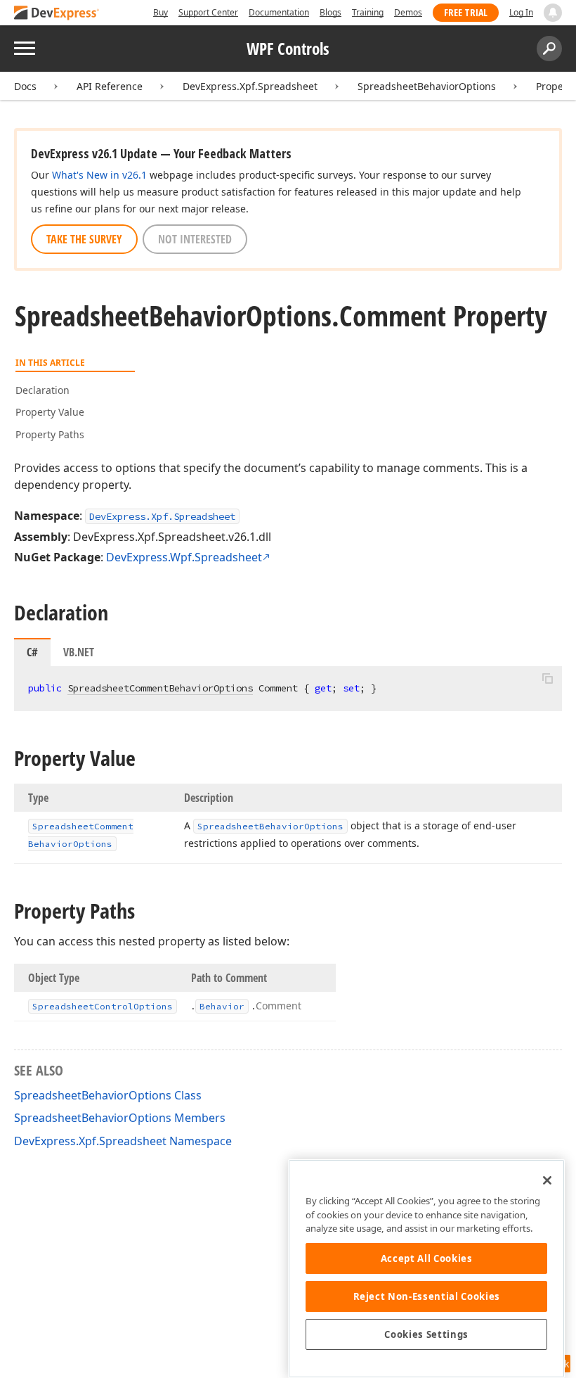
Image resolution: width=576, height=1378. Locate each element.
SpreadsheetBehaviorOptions (427, 86)
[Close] (547, 1180)
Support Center (208, 12)
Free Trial (465, 12)
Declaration (42, 390)
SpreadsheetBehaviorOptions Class (108, 1095)
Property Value (49, 412)
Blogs (330, 12)
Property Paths (49, 434)
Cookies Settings (426, 1334)
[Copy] (547, 678)
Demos (408, 12)
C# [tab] (32, 652)
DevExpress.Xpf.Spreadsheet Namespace (123, 1141)
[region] (426, 1268)
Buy (160, 12)
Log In (521, 12)
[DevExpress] (57, 14)
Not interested (195, 239)
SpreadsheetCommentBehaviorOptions (160, 688)
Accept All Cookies (427, 1258)
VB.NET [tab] (78, 652)
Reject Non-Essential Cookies (426, 1296)
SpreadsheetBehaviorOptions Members (119, 1117)
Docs (25, 86)
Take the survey (84, 239)
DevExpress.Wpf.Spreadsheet (184, 557)
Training (368, 12)
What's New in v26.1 (99, 174)
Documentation (279, 12)
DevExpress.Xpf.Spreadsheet (250, 86)
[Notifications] (553, 13)
